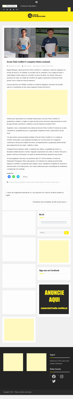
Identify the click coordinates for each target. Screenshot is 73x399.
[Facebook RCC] (3, 9)
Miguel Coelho (31, 182)
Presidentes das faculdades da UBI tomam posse (49, 202)
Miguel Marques (40, 182)
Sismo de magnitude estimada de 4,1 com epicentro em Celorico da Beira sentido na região (35, 194)
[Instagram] (7, 9)
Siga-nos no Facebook (49, 270)
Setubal (48, 182)
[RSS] (13, 9)
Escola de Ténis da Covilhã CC (17, 182)
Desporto (38, 66)
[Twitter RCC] (10, 9)
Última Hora (49, 66)
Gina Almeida (27, 66)
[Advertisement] (37, 102)
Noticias (43, 66)
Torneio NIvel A (55, 182)
